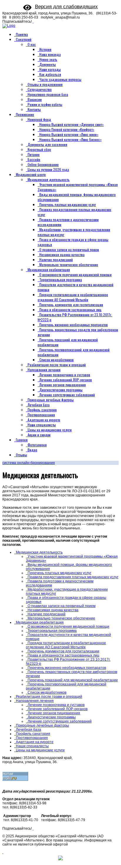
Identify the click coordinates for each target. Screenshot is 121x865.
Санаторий (23, 39)
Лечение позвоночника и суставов (64, 374)
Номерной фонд (39, 119)
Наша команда (50, 54)
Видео (32, 449)
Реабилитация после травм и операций (57, 364)
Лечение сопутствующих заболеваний (67, 394)
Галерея (22, 439)
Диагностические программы (61, 389)
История (45, 49)
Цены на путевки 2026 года (48, 169)
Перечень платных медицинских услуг (67, 204)
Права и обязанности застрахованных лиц (70, 309)
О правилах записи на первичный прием (69, 249)
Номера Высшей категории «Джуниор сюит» (71, 124)
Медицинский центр (31, 174)
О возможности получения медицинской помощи (75, 274)
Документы (47, 64)
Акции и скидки (39, 434)
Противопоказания (41, 414)
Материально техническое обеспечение (68, 264)
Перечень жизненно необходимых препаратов (73, 324)
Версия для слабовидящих (66, 6)
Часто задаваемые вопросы (60, 79)
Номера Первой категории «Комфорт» (66, 129)
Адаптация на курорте (44, 419)
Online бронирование (43, 164)
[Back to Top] (2, 852)
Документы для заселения (47, 144)
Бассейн (34, 159)
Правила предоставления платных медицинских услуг (73, 577)
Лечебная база (39, 404)
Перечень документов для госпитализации (71, 304)
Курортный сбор (39, 149)
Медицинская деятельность (49, 179)
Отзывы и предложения (45, 84)
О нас (32, 44)
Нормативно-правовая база (48, 94)
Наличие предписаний (56, 259)
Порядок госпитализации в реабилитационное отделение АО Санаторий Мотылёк (73, 297)
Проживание (25, 114)
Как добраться (50, 74)
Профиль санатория (42, 409)
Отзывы (21, 454)
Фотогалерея (37, 444)
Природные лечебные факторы (51, 399)
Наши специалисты (42, 424)
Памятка (22, 34)
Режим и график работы (45, 104)
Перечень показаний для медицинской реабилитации (73, 680)
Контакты (34, 109)
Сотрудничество (40, 89)
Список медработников (56, 359)
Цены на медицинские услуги (50, 429)
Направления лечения (44, 369)
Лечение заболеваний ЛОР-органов (65, 379)
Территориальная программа (60, 279)
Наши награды (50, 69)
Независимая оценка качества (62, 254)
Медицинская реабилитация (49, 269)
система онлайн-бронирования (28, 463)
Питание (34, 154)
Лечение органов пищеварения (62, 384)
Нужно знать (48, 59)
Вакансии (35, 99)
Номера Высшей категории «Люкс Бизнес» (70, 139)
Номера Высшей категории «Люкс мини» (68, 134)
